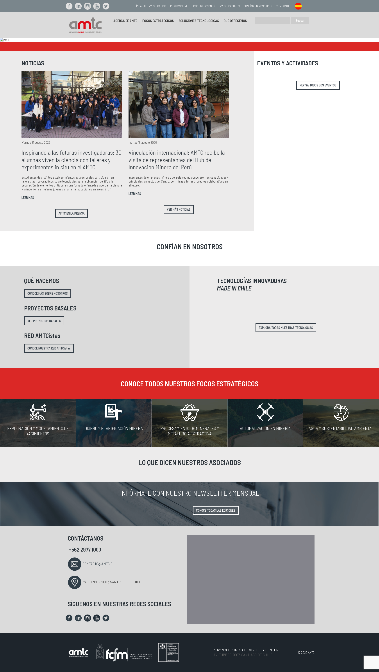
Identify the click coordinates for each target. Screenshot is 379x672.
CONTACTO (282, 6)
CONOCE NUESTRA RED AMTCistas (49, 348)
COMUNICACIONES (204, 6)
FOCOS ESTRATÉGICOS (158, 20)
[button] (28, 40)
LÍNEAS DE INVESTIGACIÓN (150, 6)
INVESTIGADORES (229, 6)
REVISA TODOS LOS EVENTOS (318, 85)
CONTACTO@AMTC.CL (98, 563)
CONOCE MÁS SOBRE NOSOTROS (47, 293)
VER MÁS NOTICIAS (179, 209)
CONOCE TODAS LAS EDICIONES (215, 510)
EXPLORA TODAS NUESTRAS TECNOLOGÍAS (286, 328)
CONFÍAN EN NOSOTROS (257, 6)
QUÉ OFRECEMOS (235, 20)
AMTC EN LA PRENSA (72, 213)
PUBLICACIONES (180, 6)
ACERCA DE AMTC (125, 20)
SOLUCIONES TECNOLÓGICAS (199, 20)
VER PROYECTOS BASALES (44, 321)
